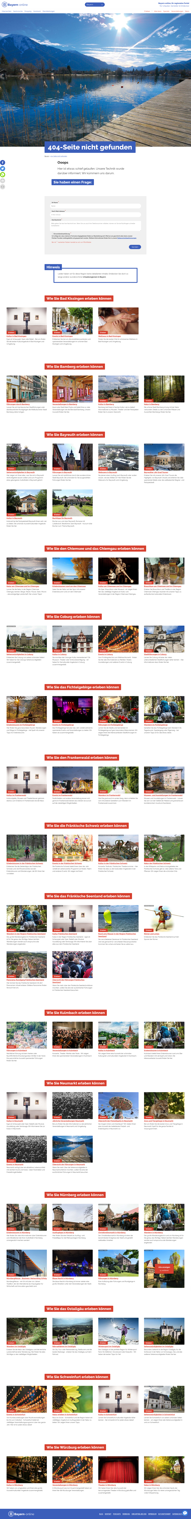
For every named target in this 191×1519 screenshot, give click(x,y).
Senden (135, 247)
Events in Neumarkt (15, 1164)
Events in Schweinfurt (16, 1415)
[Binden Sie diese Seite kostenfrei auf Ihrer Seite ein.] (2, 186)
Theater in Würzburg (107, 1485)
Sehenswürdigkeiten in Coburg (20, 654)
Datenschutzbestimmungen (126, 238)
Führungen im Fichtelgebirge (110, 725)
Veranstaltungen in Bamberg (64, 404)
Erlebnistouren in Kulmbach (156, 1050)
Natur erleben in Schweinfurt (64, 1415)
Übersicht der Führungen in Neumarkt (68, 1164)
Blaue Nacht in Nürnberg (63, 1278)
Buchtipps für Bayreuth (62, 518)
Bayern (90, 4)
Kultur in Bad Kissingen (16, 336)
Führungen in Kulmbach (17, 1050)
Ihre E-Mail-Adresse (59, 211)
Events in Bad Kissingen (62, 336)
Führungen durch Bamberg (18, 404)
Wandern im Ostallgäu (16, 1346)
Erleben (147, 11)
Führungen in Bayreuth (62, 472)
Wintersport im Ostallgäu (109, 1346)
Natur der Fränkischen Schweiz (157, 863)
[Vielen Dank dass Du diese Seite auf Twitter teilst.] (2, 168)
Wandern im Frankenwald (109, 795)
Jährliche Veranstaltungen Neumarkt (68, 1121)
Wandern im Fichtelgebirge (156, 725)
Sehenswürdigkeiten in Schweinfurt (159, 1415)
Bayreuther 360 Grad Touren (156, 472)
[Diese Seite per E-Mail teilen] (2, 180)
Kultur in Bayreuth (14, 518)
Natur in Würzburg (152, 1485)
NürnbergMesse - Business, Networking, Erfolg (27, 1278)
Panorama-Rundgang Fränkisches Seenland (25, 980)
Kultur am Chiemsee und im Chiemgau (114, 586)
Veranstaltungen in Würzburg (64, 1485)
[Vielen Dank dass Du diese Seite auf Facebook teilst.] (2, 162)
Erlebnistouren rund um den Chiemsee (69, 586)
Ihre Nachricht (57, 220)
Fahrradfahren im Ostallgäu (64, 1346)
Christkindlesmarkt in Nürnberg (111, 1232)
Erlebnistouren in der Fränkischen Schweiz (25, 863)
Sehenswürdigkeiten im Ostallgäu (158, 1346)
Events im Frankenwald (62, 795)
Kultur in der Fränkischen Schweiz (112, 863)
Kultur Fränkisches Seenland (64, 934)
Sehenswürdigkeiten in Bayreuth (21, 472)
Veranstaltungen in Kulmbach (65, 1050)
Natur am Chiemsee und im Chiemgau (23, 586)
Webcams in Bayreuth (107, 472)
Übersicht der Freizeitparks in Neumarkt (115, 1121)
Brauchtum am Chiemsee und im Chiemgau (162, 586)
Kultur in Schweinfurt (107, 1415)
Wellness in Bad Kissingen (109, 336)
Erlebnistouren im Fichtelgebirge (21, 725)
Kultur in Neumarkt (15, 1121)
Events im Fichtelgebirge (63, 725)
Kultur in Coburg (59, 654)
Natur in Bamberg (151, 404)
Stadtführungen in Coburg (155, 654)
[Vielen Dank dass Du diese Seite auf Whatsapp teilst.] (2, 174)
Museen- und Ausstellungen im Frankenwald (163, 795)
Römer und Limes (151, 934)
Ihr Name (55, 202)
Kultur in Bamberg (106, 404)
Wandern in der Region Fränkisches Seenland (26, 934)
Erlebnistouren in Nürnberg (18, 1232)
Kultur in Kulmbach (106, 1050)
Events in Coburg (105, 654)
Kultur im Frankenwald (16, 795)
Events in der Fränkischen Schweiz (67, 863)
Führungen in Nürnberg (108, 1278)
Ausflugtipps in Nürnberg (63, 1232)
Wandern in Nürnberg (153, 1232)
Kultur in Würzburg (15, 1485)
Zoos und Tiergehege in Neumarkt (158, 1121)
